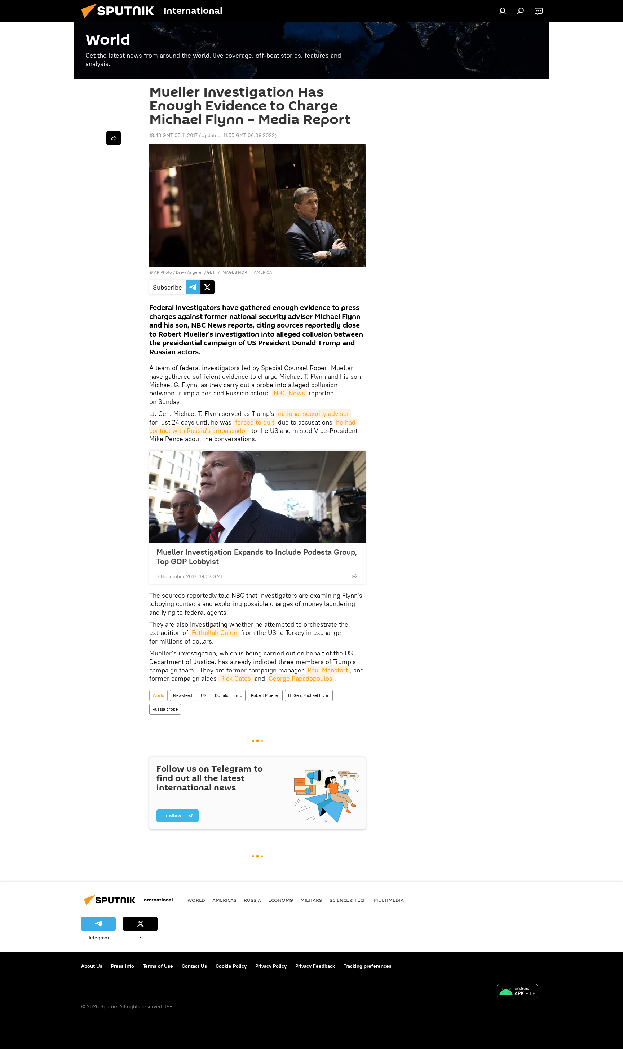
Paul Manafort (328, 670)
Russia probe (165, 709)
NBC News (289, 393)
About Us (91, 966)
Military (311, 900)
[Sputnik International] (120, 20)
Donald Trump (228, 695)
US (203, 695)
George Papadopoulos (300, 678)
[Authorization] (502, 11)
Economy (280, 900)
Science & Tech (348, 900)
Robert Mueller (265, 695)
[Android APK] (517, 992)
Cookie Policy (231, 966)
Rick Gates (236, 678)
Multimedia (389, 900)
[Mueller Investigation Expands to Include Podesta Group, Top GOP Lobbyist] (257, 497)
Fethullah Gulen (214, 632)
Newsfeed (182, 695)
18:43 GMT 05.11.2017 (173, 135)
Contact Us (194, 966)
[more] (354, 576)
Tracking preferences (368, 966)
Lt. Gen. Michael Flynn (309, 695)
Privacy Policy (271, 966)
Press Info (122, 966)
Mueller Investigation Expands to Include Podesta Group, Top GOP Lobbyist (256, 556)
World (158, 695)
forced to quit (254, 422)
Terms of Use (158, 966)
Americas (224, 900)
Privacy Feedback (315, 966)
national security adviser (313, 413)
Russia (252, 900)
